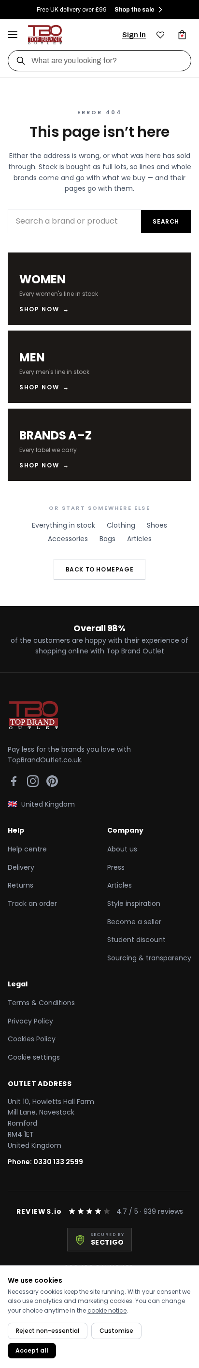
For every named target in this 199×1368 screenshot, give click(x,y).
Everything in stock (63, 525)
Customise (116, 1331)
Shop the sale (134, 9)
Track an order (32, 903)
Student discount (136, 939)
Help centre (27, 849)
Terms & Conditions (41, 1003)
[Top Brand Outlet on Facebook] (13, 781)
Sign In (134, 35)
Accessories (68, 539)
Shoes (157, 525)
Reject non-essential (47, 1331)
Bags (107, 539)
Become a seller (134, 922)
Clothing (121, 525)
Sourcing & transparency (149, 958)
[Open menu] (12, 34)
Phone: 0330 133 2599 (45, 1162)
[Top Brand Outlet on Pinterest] (52, 781)
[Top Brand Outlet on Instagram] (33, 781)
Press (116, 867)
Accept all (31, 1350)
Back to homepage (100, 569)
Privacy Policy (30, 1021)
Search (166, 221)
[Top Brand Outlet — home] (45, 34)
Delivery (21, 867)
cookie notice (107, 1310)
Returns (20, 885)
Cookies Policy (32, 1039)
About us (122, 849)
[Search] (21, 61)
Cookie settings (34, 1057)
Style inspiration (133, 903)
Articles (139, 539)
